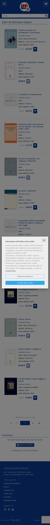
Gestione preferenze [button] (25, 276)
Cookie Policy (10, 271)
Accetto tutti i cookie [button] (25, 283)
